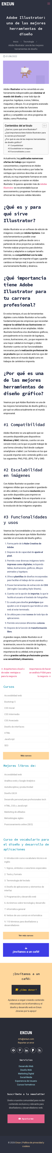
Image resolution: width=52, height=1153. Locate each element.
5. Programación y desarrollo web (20, 896)
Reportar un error (26, 1042)
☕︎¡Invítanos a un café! (26, 949)
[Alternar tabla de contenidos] (43, 126)
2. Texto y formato (13, 874)
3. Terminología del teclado (17, 880)
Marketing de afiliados (14, 812)
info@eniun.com (26, 1039)
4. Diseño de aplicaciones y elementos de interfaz (24, 888)
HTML (7, 733)
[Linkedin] (26, 1050)
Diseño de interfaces (14, 726)
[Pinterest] (20, 1050)
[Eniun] (8, 4)
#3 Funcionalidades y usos (19, 152)
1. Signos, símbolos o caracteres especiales (25, 868)
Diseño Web (26, 1070)
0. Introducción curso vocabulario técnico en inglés (25, 860)
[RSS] (39, 1050)
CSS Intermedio (11, 714)
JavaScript (9, 739)
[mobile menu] (49, 4)
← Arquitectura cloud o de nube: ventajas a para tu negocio (13, 672)
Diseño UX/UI (10, 793)
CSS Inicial (9, 708)
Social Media (26, 1077)
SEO (6, 745)
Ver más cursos (26, 935)
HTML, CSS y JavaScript (15, 805)
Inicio (15, 41)
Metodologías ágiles (14, 818)
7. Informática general (14, 909)
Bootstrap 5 (9, 701)
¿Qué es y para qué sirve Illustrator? (21, 129)
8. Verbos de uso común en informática (23, 915)
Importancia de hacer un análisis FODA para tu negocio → (40, 672)
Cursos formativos (26, 1084)
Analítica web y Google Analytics (19, 780)
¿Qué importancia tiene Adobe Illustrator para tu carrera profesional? (25, 134)
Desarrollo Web (26, 1066)
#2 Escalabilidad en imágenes (20, 148)
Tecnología (28, 41)
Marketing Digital (26, 1073)
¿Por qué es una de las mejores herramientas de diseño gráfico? (25, 141)
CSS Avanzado (11, 720)
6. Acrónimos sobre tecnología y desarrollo (24, 903)
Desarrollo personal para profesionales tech (25, 799)
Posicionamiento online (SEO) (18, 824)
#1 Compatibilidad (15, 145)
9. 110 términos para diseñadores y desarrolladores (21, 923)
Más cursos (26, 756)
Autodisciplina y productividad (18, 787)
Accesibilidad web (13, 695)
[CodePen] (13, 1050)
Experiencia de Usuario (26, 1081)
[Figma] (33, 1050)
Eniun (18, 1142)
